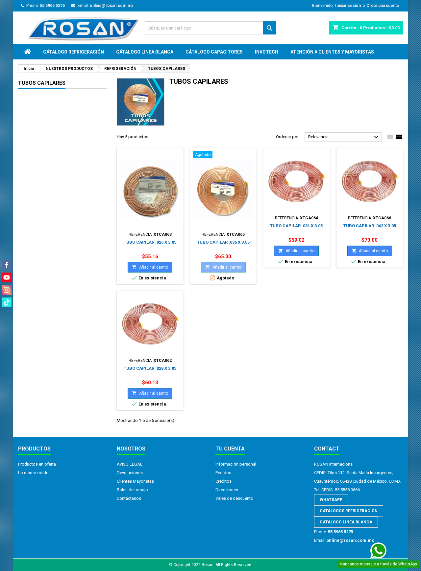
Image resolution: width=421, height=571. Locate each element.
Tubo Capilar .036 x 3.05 (223, 242)
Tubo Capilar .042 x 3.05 (369, 225)
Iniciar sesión (348, 5)
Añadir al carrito (150, 267)
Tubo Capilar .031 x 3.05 (296, 225)
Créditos (223, 481)
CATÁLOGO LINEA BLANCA (346, 522)
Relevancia (344, 137)
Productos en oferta (37, 464)
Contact (326, 449)
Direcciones (226, 489)
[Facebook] (7, 265)
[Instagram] (7, 290)
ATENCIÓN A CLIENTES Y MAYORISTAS (332, 52)
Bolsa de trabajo (132, 489)
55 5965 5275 (52, 5)
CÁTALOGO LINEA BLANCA (144, 52)
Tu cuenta (230, 449)
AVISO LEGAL (129, 464)
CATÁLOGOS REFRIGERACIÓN (349, 511)
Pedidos (223, 472)
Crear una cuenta (382, 5)
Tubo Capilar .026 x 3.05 (150, 242)
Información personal (235, 464)
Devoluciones (130, 472)
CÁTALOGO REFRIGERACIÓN (73, 52)
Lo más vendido (33, 472)
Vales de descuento (234, 498)
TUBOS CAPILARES (41, 83)
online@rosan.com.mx (111, 5)
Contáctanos (129, 498)
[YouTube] (7, 277)
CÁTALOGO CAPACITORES (214, 52)
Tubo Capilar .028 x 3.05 (150, 368)
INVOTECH (266, 52)
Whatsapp (331, 499)
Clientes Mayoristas (135, 481)
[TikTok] (7, 302)
